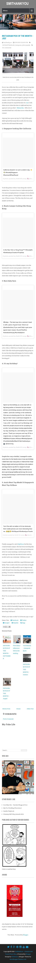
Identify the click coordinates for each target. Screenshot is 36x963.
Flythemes (15, 957)
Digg (23, 623)
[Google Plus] (14, 947)
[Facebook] (11, 947)
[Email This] (4, 627)
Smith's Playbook (8, 811)
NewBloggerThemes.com (18, 959)
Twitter (24, 620)
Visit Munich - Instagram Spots (27, 648)
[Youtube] (24, 947)
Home (18, 709)
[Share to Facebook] (10, 627)
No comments (6, 48)
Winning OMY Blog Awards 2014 (13, 814)
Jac (27, 103)
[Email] (27, 947)
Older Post (30, 709)
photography (26, 45)
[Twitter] (8, 947)
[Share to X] (8, 627)
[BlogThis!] (6, 627)
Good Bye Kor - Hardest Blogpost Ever (15, 805)
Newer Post (6, 709)
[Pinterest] (17, 947)
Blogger (25, 935)
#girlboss (21, 544)
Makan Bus (20, 108)
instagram (18, 45)
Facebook (15, 620)
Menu (5, 10)
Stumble (15, 623)
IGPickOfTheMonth (8, 45)
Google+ (7, 623)
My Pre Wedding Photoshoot (12, 808)
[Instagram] (21, 947)
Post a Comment (8, 719)
